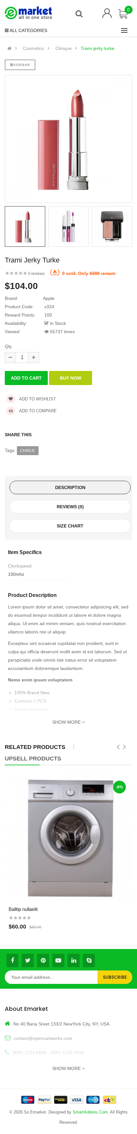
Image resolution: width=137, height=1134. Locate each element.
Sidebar (21, 65)
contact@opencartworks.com (43, 1038)
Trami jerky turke (97, 48)
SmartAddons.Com (90, 1112)
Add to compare (37, 410)
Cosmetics (33, 48)
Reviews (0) (70, 506)
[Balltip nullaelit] (68, 838)
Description (70, 487)
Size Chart (70, 525)
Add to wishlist (37, 399)
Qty (8, 346)
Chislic (27, 450)
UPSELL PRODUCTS (33, 758)
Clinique (63, 48)
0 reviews (36, 273)
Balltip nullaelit (23, 909)
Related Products (35, 747)
